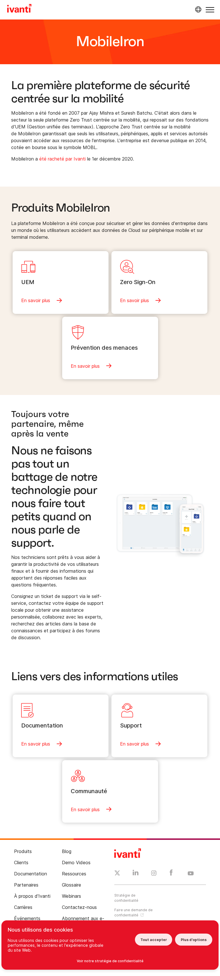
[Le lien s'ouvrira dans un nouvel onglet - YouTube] (191, 874)
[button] (210, 10)
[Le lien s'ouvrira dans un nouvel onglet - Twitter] (117, 874)
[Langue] (197, 9)
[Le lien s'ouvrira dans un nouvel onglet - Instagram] (154, 874)
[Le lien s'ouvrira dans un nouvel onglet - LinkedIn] (136, 874)
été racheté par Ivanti (62, 159)
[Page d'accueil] (19, 9)
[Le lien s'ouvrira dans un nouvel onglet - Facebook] (171, 874)
